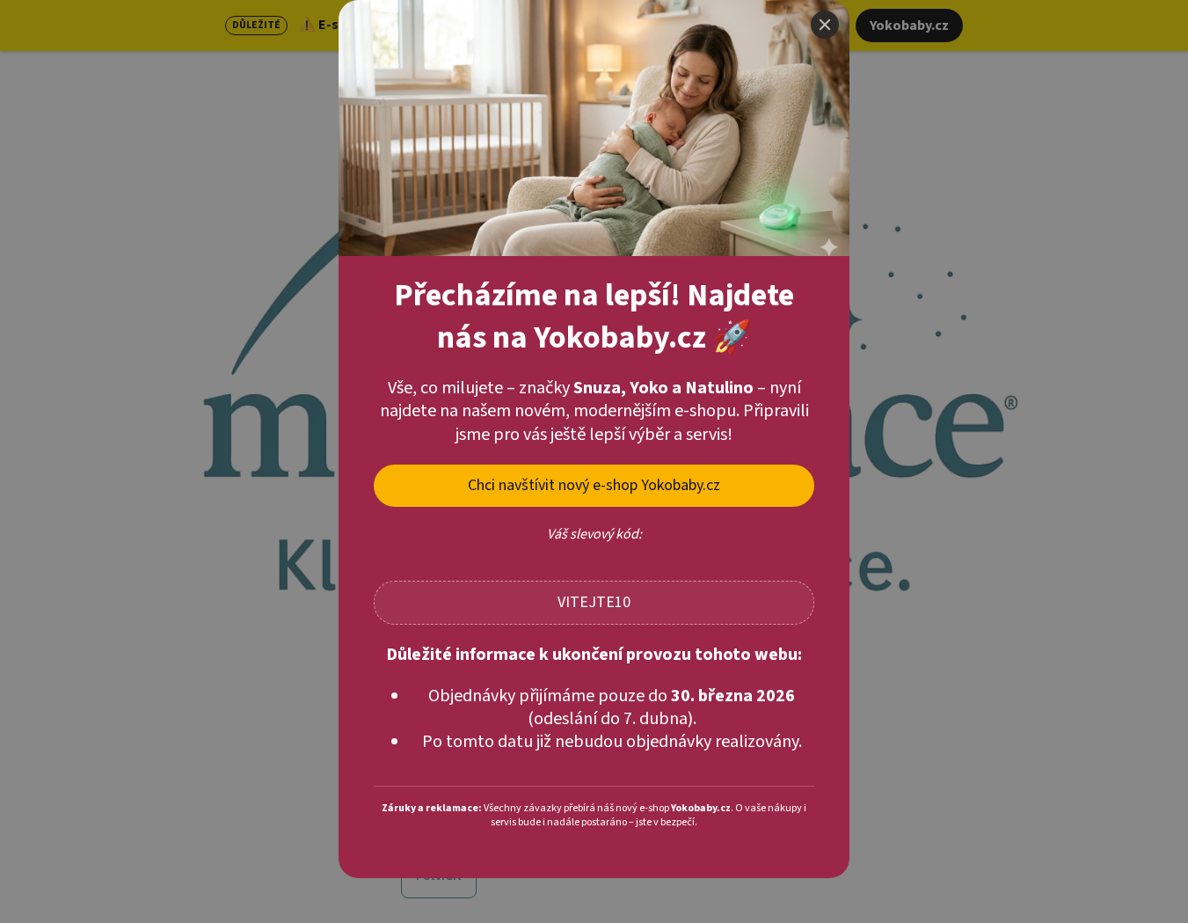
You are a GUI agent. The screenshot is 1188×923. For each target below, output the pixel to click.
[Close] (825, 25)
